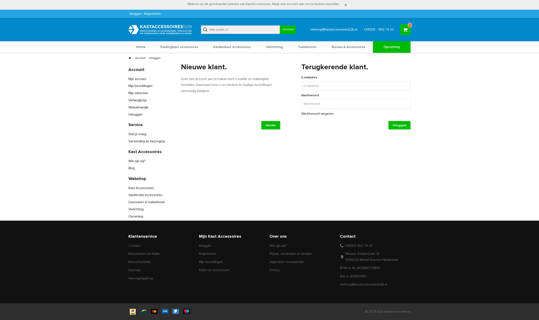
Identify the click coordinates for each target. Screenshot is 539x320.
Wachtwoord (310, 95)
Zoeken (288, 29)
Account (140, 58)
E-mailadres (309, 77)
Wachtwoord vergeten (317, 113)
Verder (270, 125)
